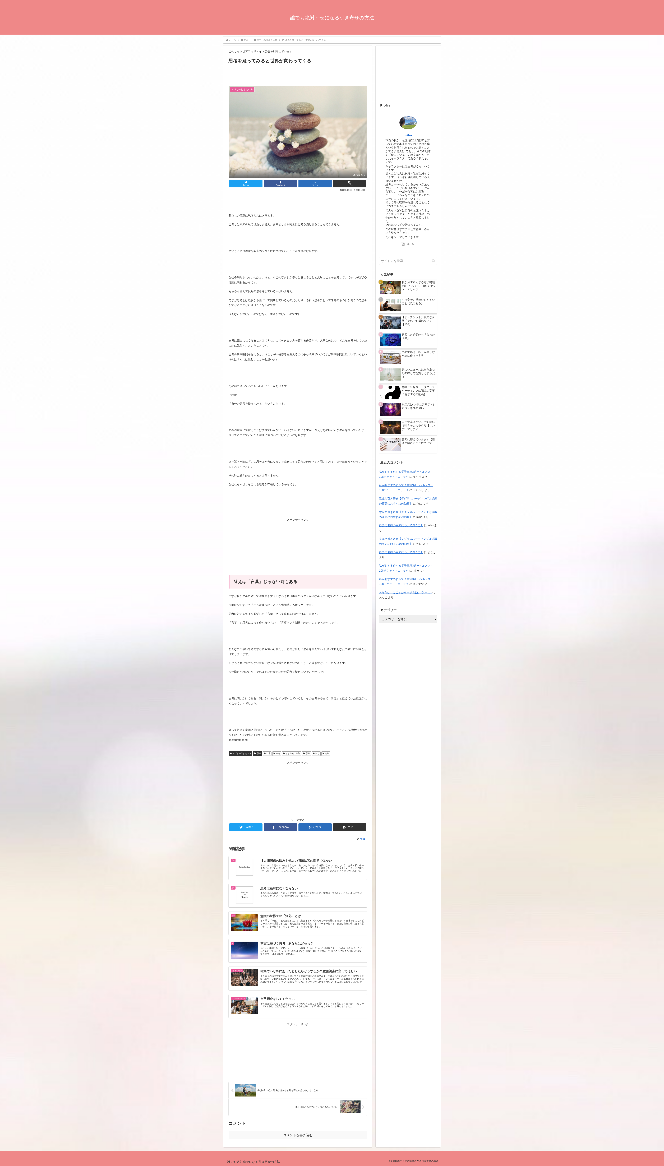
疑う (317, 753)
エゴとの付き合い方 (241, 753)
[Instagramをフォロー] (403, 244)
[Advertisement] (298, 74)
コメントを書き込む (298, 1135)
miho (408, 135)
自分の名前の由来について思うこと (401, 525)
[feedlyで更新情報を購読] (408, 244)
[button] (349, 183)
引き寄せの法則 (293, 753)
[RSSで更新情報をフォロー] (413, 244)
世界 (268, 753)
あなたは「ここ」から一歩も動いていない (405, 592)
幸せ (278, 753)
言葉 (327, 753)
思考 (259, 753)
